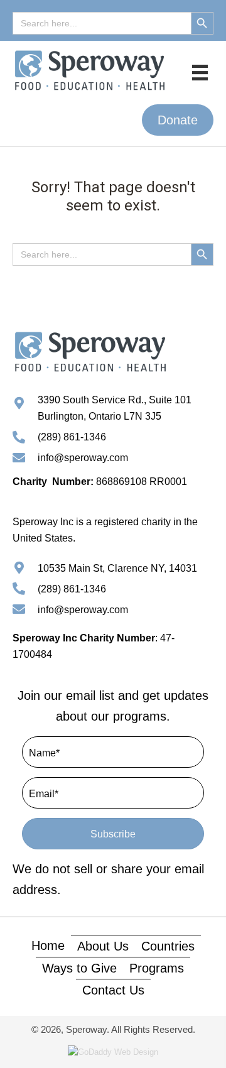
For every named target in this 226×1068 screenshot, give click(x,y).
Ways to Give (79, 968)
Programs (156, 968)
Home (48, 945)
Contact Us (113, 990)
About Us (103, 946)
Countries (168, 946)
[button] (177, 120)
